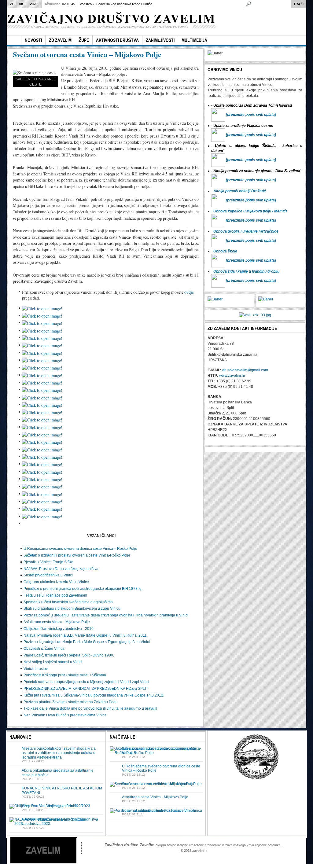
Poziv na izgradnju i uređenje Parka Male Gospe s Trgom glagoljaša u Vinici (87, 642)
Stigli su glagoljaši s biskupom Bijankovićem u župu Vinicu (72, 608)
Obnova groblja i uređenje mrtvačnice (245, 231)
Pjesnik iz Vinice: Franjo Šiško (48, 562)
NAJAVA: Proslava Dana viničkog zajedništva (61, 569)
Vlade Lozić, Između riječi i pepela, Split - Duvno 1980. (69, 655)
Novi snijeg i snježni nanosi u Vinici (53, 662)
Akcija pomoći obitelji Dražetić (239, 191)
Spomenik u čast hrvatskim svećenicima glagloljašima (68, 602)
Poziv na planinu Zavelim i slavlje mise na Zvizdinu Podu (71, 702)
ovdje (189, 292)
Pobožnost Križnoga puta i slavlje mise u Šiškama (65, 675)
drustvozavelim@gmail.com (245, 370)
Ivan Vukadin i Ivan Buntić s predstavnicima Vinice (65, 715)
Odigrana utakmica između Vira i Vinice (56, 582)
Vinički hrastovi (36, 669)
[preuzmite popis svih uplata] (251, 114)
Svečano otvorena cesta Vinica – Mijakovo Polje (87, 54)
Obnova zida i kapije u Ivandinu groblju (246, 271)
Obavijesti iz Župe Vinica (44, 648)
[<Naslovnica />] (14, 40)
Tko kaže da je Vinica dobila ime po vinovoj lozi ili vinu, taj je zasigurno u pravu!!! (90, 708)
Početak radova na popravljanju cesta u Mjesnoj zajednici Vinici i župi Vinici (86, 682)
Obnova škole (225, 251)
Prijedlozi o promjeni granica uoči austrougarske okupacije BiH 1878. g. (83, 588)
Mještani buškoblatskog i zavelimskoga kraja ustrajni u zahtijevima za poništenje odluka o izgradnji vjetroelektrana (59, 752)
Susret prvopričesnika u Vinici (48, 575)
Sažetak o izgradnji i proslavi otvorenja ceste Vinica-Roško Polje (77, 555)
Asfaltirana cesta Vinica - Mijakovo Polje (57, 622)
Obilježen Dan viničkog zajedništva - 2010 (59, 629)
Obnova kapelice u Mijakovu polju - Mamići (250, 211)
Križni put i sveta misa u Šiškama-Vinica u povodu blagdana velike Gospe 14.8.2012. (94, 695)
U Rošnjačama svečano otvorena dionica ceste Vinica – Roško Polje (80, 548)
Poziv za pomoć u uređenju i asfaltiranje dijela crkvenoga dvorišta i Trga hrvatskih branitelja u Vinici (106, 615)
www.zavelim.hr (232, 375)
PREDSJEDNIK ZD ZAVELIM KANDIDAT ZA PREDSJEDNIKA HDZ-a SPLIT (86, 688)
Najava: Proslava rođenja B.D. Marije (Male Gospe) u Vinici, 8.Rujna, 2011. (86, 635)
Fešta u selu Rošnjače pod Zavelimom (55, 595)
